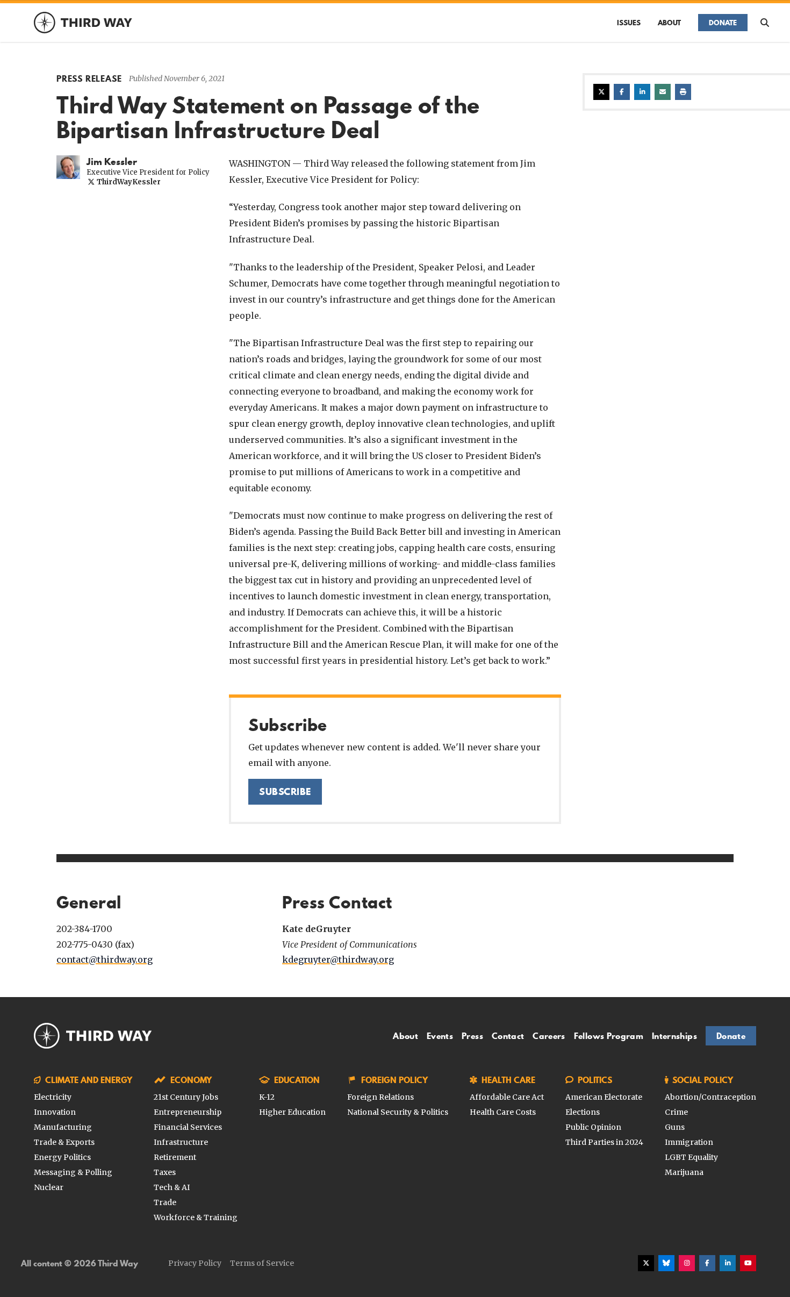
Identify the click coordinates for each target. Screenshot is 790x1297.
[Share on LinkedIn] (642, 92)
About (669, 22)
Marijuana (684, 1172)
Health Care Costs (503, 1112)
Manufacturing (63, 1127)
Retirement (175, 1157)
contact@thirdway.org (104, 959)
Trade (165, 1202)
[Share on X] (601, 92)
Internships (674, 1036)
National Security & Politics (397, 1112)
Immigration (689, 1142)
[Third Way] (93, 1036)
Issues (629, 22)
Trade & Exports (64, 1142)
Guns (675, 1127)
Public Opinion (593, 1127)
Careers (549, 1036)
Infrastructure (181, 1142)
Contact (508, 1036)
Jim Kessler (112, 161)
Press (472, 1036)
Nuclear (48, 1187)
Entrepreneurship (187, 1112)
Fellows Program (608, 1036)
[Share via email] (663, 92)
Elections (582, 1112)
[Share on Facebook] (622, 92)
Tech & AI (172, 1187)
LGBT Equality (691, 1157)
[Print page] (683, 92)
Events (440, 1036)
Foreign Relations (380, 1097)
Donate (723, 22)
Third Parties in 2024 (604, 1142)
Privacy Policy (194, 1263)
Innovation (55, 1112)
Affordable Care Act (507, 1097)
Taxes (165, 1172)
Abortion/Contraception (710, 1097)
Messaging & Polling (73, 1172)
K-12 (267, 1097)
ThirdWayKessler (128, 182)
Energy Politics (62, 1157)
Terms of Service (262, 1263)
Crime (676, 1112)
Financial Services (188, 1127)
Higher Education (292, 1112)
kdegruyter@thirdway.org (338, 959)
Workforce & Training (196, 1217)
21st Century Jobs (186, 1097)
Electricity (52, 1097)
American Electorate (603, 1097)
